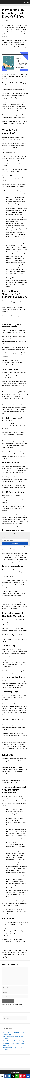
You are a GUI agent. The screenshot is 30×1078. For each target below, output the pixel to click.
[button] (15, 534)
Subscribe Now (15, 543)
